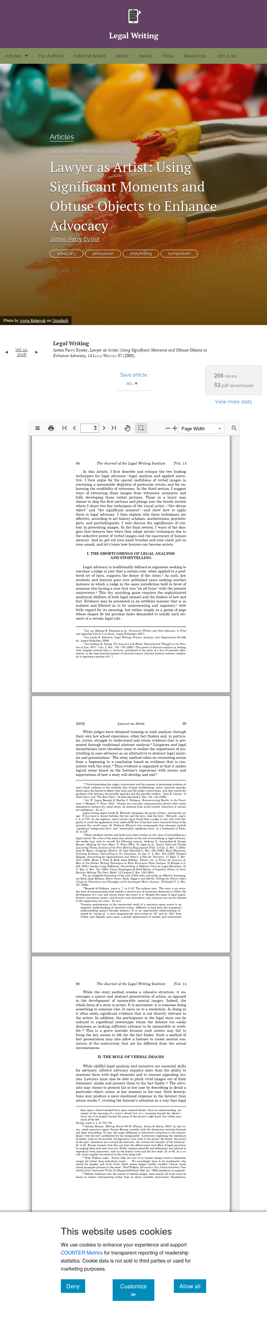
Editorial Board (89, 56)
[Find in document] (234, 428)
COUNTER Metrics (82, 1252)
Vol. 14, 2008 (64, 152)
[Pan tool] (127, 428)
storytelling (141, 253)
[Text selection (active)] (141, 428)
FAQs (167, 56)
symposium (179, 253)
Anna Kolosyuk (33, 320)
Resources (195, 56)
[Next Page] (104, 427)
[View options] (37, 428)
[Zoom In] (175, 428)
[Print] (51, 428)
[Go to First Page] (64, 427)
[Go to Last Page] (114, 427)
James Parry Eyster (75, 239)
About (122, 56)
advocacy (66, 253)
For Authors (51, 56)
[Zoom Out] (168, 428)
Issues (145, 56)
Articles (13, 56)
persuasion (103, 253)
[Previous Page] (74, 427)
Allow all (192, 1286)
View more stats (233, 401)
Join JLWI (227, 56)
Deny (75, 1286)
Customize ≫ (137, 1290)
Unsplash (60, 320)
